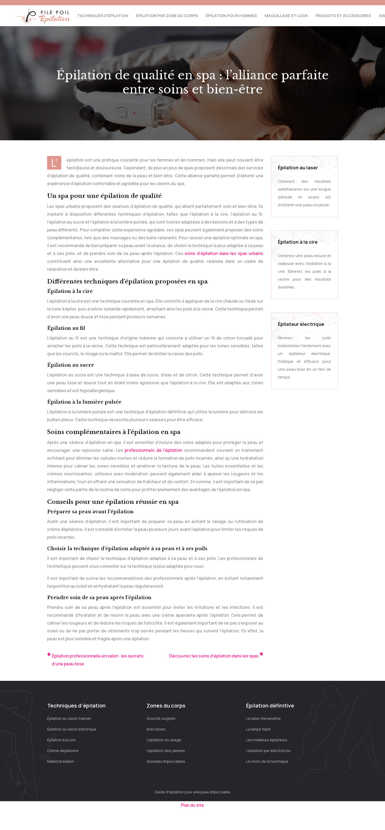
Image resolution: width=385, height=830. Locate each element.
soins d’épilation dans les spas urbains (224, 253)
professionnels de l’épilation (153, 450)
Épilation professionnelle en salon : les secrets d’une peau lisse (98, 660)
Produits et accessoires (343, 15)
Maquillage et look (286, 15)
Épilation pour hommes (231, 15)
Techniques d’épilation (102, 15)
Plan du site (192, 805)
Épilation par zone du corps (167, 15)
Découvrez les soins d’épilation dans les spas (213, 656)
